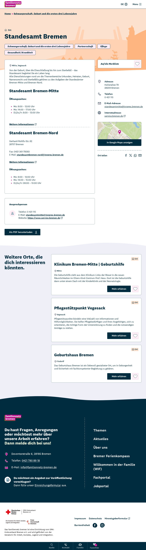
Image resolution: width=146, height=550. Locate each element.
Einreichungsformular (48, 485)
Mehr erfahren (121, 288)
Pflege (103, 46)
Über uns (100, 447)
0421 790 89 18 (31, 460)
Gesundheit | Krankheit (20, 52)
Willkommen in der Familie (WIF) (114, 466)
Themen (99, 430)
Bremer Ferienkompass (111, 456)
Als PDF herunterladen (20, 232)
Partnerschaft (85, 46)
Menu (135, 4)
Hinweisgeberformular (116, 518)
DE (122, 4)
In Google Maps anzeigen (119, 142)
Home (8, 13)
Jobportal (101, 486)
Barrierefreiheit (82, 525)
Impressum (80, 518)
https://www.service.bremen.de (44, 217)
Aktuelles (100, 439)
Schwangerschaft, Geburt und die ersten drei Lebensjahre (45, 13)
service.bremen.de (114, 116)
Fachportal (101, 477)
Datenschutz (95, 518)
